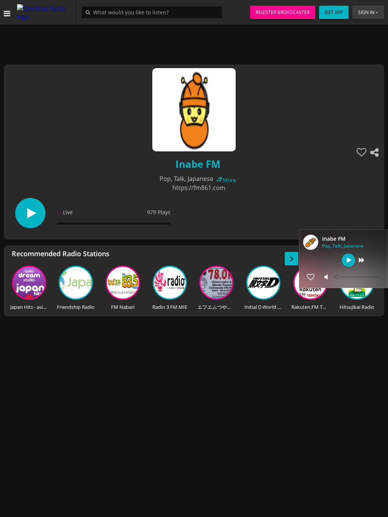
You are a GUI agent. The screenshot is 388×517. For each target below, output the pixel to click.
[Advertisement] (194, 42)
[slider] (357, 277)
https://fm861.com (198, 188)
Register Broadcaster (283, 12)
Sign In (366, 12)
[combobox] (154, 12)
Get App (334, 12)
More (229, 180)
